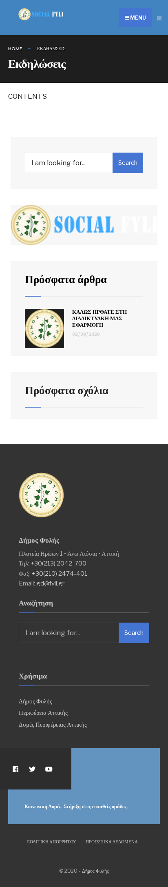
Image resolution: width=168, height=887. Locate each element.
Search (127, 162)
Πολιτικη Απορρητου (51, 842)
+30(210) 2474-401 (59, 573)
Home (15, 48)
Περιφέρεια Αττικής (43, 712)
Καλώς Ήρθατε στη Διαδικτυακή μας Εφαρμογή (99, 318)
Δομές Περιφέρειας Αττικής (53, 724)
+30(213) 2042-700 (58, 563)
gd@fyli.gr (50, 583)
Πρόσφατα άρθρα (66, 279)
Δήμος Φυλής (35, 701)
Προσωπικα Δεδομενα (112, 842)
